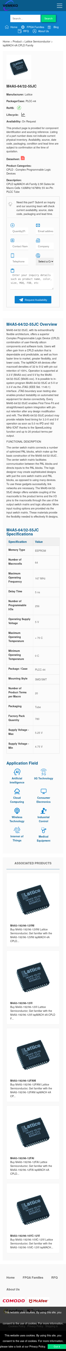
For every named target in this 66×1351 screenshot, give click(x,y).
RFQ (26, 31)
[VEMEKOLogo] (10, 10)
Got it (57, 1346)
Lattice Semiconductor (37, 41)
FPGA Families (35, 27)
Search (48, 18)
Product (17, 41)
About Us (43, 31)
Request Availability (35, 299)
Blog (56, 27)
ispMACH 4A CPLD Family (18, 45)
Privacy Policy (37, 1346)
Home (13, 27)
